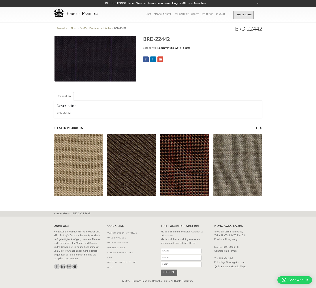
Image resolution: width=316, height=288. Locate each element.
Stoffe (187, 48)
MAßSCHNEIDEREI (163, 14)
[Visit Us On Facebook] (57, 266)
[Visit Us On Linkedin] (63, 266)
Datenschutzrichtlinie (121, 263)
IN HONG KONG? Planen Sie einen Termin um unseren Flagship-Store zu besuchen (155, 3)
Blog (110, 268)
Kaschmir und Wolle (169, 48)
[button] (294, 280)
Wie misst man (116, 248)
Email (160, 59)
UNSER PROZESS (116, 238)
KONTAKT (220, 14)
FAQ (109, 258)
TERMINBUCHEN (243, 15)
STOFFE (195, 14)
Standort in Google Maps (232, 267)
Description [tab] (64, 96)
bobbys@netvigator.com (230, 263)
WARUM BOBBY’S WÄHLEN (122, 233)
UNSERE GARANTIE (118, 243)
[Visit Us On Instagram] (69, 266)
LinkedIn (153, 59)
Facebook (146, 59)
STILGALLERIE (182, 14)
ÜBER (148, 14)
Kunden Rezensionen (120, 253)
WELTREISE (207, 14)
